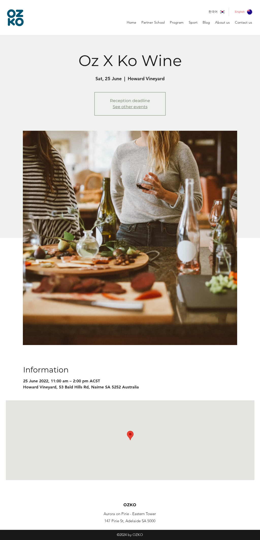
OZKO (129, 504)
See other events (130, 106)
